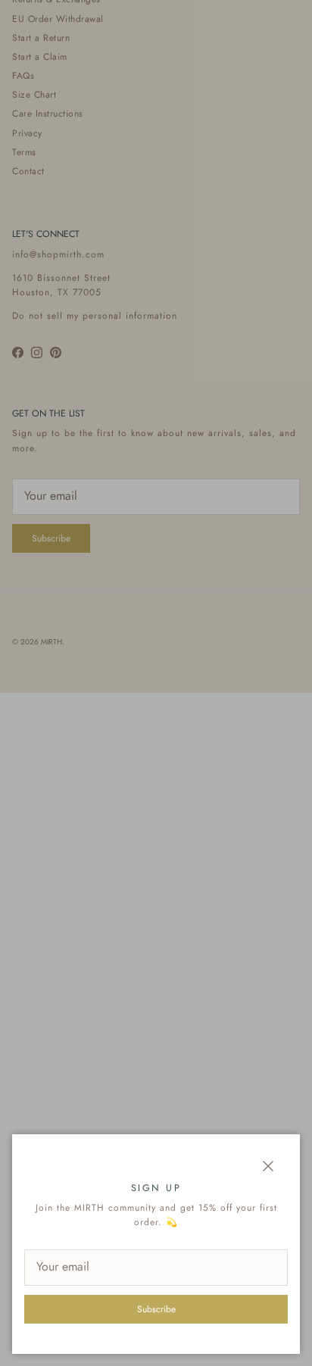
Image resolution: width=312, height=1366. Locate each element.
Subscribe (156, 1309)
